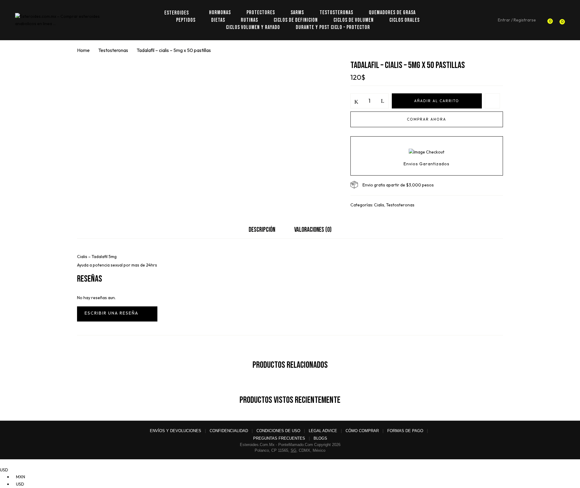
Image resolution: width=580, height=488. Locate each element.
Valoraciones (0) (313, 230)
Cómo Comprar (362, 430)
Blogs (320, 438)
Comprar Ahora (426, 119)
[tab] (262, 231)
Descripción (262, 230)
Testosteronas (113, 50)
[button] (560, 20)
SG (293, 450)
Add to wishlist (492, 100)
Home (83, 50)
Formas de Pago (405, 430)
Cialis (379, 205)
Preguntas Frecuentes (279, 438)
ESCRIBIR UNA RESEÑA (117, 314)
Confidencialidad (229, 430)
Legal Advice (323, 430)
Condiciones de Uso (278, 430)
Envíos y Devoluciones (175, 430)
